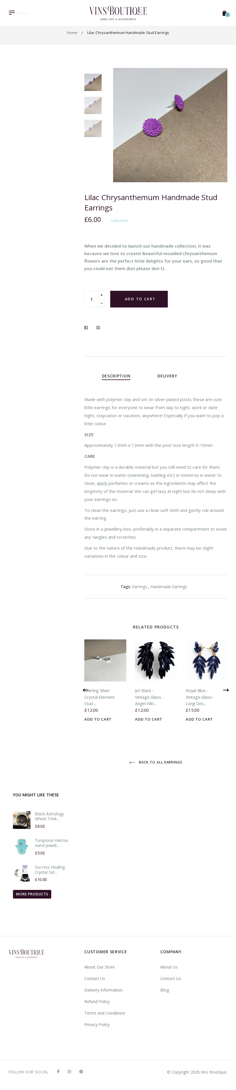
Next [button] (218, 125)
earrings (139, 586)
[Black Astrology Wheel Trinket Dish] (22, 820)
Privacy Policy (97, 1024)
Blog (164, 990)
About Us (169, 967)
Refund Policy (97, 1001)
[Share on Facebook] (87, 327)
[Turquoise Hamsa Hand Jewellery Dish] (22, 846)
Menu (23, 13)
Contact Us (94, 978)
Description (116, 376)
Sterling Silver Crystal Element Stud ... (99, 697)
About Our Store (99, 967)
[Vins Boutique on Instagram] (69, 1071)
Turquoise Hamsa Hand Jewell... (51, 843)
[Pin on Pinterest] (98, 327)
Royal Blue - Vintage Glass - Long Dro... (200, 697)
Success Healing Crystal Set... (50, 869)
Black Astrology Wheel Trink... (49, 816)
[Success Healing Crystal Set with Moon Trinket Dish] (22, 873)
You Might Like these (36, 794)
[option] (170, 125)
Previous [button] (121, 125)
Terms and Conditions (104, 1013)
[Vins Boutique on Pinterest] (81, 1071)
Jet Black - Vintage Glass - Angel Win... (149, 697)
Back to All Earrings (160, 762)
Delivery (167, 376)
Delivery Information (103, 990)
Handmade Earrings (169, 586)
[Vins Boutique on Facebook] (58, 1071)
